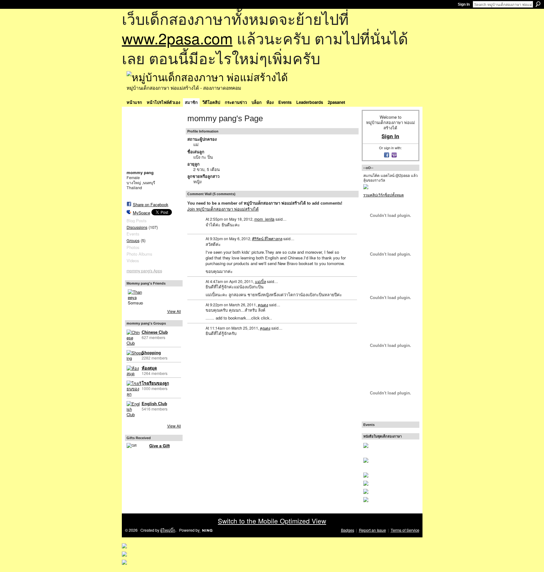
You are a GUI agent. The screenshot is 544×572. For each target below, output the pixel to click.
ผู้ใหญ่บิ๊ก (167, 530)
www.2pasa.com (177, 38)
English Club (154, 403)
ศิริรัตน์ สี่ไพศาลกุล (267, 238)
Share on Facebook (150, 204)
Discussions (137, 227)
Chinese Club (155, 332)
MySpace (141, 213)
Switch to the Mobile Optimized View (272, 520)
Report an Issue (372, 530)
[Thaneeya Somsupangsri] (135, 296)
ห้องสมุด (149, 368)
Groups (133, 240)
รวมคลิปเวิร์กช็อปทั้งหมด (383, 194)
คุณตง (263, 304)
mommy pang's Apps (144, 271)
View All (174, 311)
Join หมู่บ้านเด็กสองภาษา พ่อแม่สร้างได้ (223, 209)
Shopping (151, 352)
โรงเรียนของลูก (155, 383)
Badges (347, 530)
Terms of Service (405, 530)
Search (538, 4)
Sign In (464, 4)
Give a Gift (159, 446)
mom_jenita (264, 219)
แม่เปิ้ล (260, 281)
